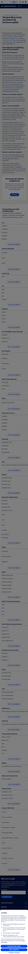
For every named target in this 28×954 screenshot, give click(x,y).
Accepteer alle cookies (14, 946)
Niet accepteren (14, 949)
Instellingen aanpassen (14, 952)
